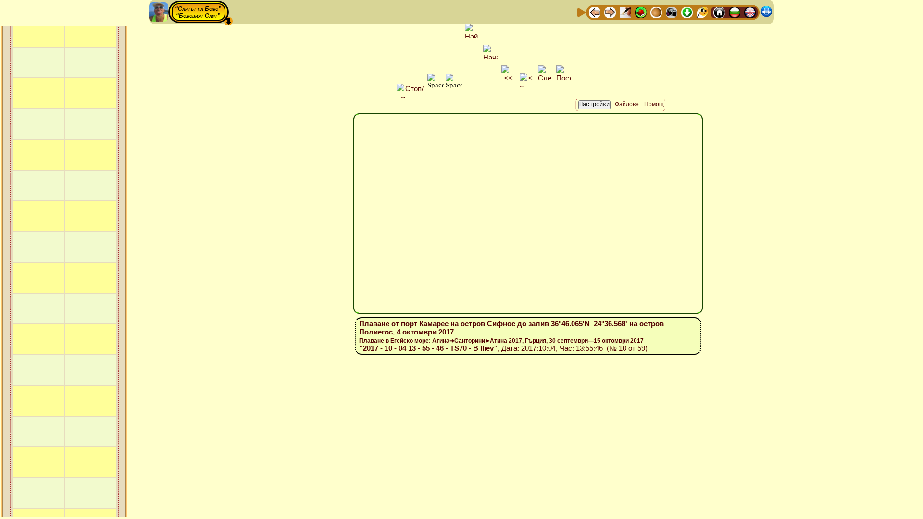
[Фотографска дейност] (671, 12)
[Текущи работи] (656, 12)
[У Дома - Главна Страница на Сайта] (719, 12)
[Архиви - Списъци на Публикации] (625, 12)
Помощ (654, 104)
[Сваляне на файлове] (687, 12)
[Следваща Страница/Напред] (610, 12)
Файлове (627, 104)
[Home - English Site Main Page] (750, 12)
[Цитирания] (641, 12)
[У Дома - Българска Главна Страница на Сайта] (734, 12)
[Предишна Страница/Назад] (594, 12)
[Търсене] (702, 12)
